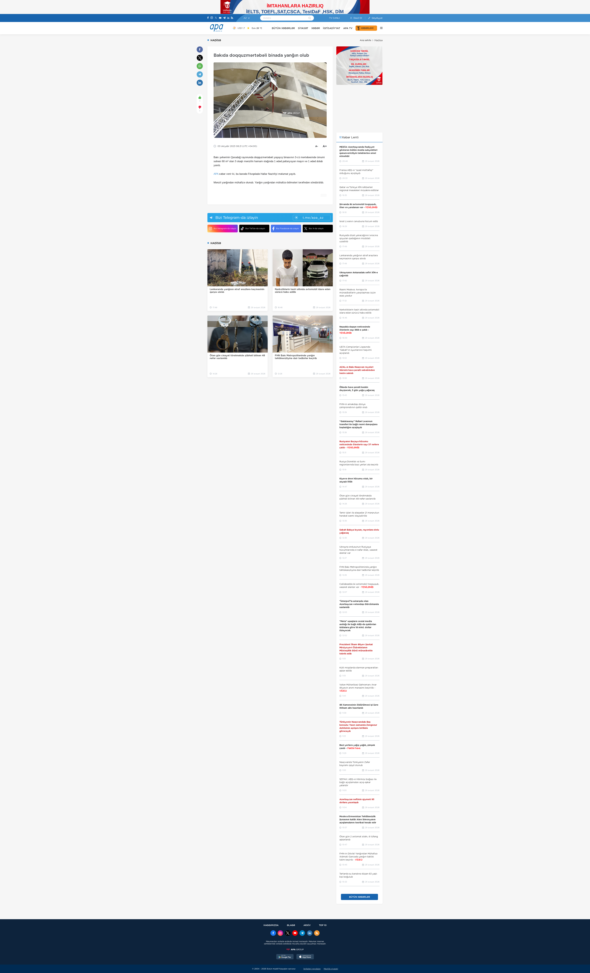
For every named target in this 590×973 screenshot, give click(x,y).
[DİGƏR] (380, 28)
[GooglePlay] (285, 957)
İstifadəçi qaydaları (312, 969)
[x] (288, 933)
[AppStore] (305, 957)
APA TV (347, 28)
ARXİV (307, 925)
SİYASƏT (303, 28)
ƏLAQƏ (291, 925)
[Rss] (232, 18)
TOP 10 (322, 925)
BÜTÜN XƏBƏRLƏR (283, 28)
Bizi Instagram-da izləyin (225, 228)
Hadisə (378, 40)
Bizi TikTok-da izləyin (255, 228)
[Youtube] (220, 18)
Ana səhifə (365, 40)
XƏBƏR (315, 28)
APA (216, 173)
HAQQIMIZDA (271, 925)
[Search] (310, 18)
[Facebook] (208, 18)
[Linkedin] (228, 18)
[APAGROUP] (295, 949)
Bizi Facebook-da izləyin (287, 228)
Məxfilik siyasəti (331, 969)
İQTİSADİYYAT (331, 28)
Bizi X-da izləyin (316, 228)
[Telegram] (224, 18)
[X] (216, 18)
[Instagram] (211, 18)
